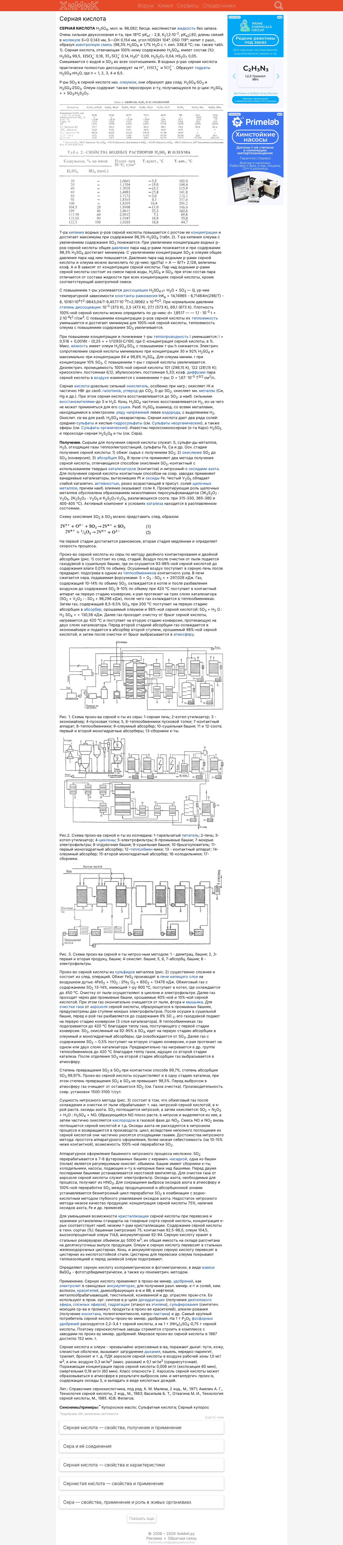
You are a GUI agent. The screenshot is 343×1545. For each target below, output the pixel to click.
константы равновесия (136, 295)
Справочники (219, 5)
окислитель (137, 386)
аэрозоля (99, 1006)
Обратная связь (182, 1538)
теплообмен (141, 849)
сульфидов (125, 972)
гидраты (202, 67)
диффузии (196, 372)
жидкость (186, 28)
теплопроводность (171, 336)
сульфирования (184, 1304)
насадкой (178, 1159)
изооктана (91, 1313)
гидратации (119, 1304)
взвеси (208, 1267)
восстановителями (77, 401)
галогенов (111, 390)
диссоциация (135, 290)
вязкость (79, 345)
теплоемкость (205, 318)
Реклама (154, 1538)
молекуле (71, 40)
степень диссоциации (80, 307)
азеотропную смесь (94, 44)
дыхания (152, 1351)
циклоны (107, 840)
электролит (70, 1285)
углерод (130, 390)
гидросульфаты (128, 423)
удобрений (183, 1281)
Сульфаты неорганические (176, 423)
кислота (81, 386)
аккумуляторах (121, 1285)
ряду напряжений (132, 412)
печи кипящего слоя (179, 976)
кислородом (124, 1120)
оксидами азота (204, 468)
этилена (158, 1304)
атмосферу (184, 634)
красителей (87, 1290)
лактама (161, 1313)
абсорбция (107, 457)
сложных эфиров (89, 1304)
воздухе (101, 377)
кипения (76, 232)
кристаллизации (133, 1216)
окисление (192, 452)
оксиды (153, 478)
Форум (145, 5)
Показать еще (141, 1518)
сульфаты (85, 423)
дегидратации (152, 1299)
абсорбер (93, 609)
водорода (171, 412)
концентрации (204, 232)
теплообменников (139, 573)
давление (120, 247)
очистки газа (72, 1006)
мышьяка (194, 1002)
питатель (190, 835)
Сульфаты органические (103, 427)
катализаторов (122, 468)
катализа (155, 503)
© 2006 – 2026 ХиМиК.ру (171, 1533)
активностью (107, 483)
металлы (207, 390)
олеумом (128, 82)
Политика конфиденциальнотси (171, 1542)
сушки (124, 407)
